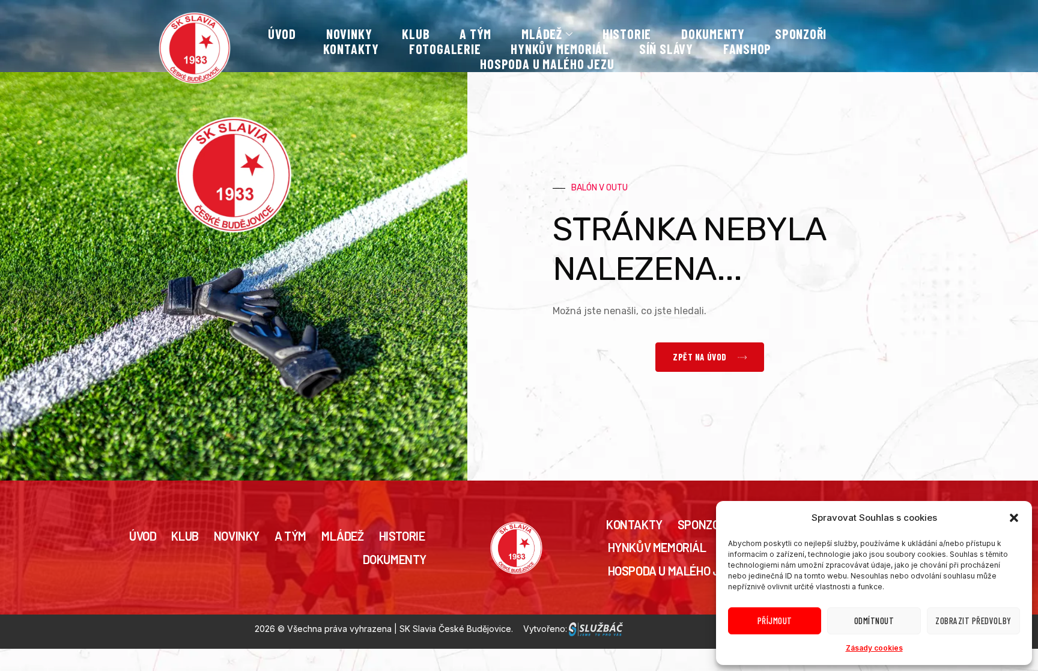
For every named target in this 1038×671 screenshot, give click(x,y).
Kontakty (351, 49)
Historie (626, 34)
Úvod (282, 34)
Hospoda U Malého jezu (547, 64)
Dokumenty (713, 34)
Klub (415, 34)
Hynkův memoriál (560, 49)
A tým (475, 34)
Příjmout (774, 620)
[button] (1014, 518)
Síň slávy (666, 49)
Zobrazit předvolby (973, 620)
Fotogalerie (445, 49)
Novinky (349, 34)
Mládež (342, 536)
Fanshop (747, 49)
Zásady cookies (874, 647)
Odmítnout (874, 620)
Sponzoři (801, 34)
